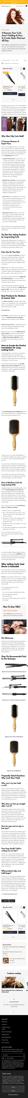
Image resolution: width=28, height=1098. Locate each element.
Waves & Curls (15, 63)
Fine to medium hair (14, 196)
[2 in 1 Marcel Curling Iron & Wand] (14, 538)
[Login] (19, 6)
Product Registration (6, 1037)
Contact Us (4, 1024)
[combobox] (4, 1058)
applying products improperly (18, 165)
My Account (4, 1021)
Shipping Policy (5, 1034)
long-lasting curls (9, 155)
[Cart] (25, 6)
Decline (13, 1091)
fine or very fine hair (14, 255)
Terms (13, 1068)
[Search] (16, 6)
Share (25, 60)
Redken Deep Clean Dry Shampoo (15, 317)
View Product (10, 93)
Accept (13, 1087)
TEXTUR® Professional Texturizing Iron (8, 87)
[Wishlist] (23, 6)
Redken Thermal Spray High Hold (11, 337)
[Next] (24, 69)
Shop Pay (15, 1006)
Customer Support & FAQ (6, 1028)
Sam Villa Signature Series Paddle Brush (12, 411)
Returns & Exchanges (7, 1031)
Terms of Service (5, 1042)
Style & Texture (5, 29)
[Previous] (21, 69)
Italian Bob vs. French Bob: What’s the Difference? (14, 946)
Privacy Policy (21, 1083)
